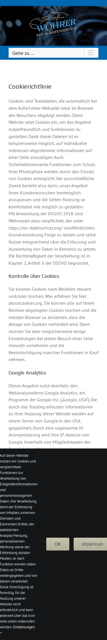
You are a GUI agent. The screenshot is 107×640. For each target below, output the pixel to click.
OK (57, 544)
